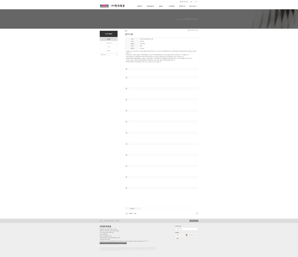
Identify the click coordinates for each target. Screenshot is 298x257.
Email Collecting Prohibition (109, 220)
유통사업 (161, 6)
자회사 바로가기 (193, 6)
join (196, 1)
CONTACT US (182, 6)
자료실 (108, 46)
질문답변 (108, 50)
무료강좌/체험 (108, 42)
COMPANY (139, 6)
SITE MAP (117, 220)
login (191, 1)
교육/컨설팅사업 (150, 6)
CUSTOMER (171, 6)
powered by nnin (146, 241)
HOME (101, 220)
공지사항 (108, 39)
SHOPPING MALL (193, 220)
